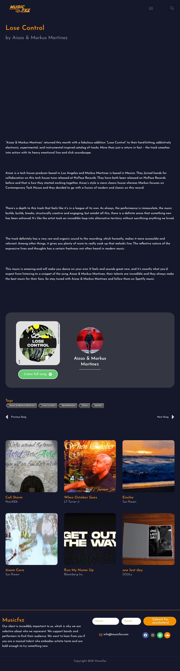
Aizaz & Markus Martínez (22, 405)
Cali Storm (13, 497)
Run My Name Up (79, 570)
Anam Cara (14, 570)
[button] (151, 8)
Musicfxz (13, 620)
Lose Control (48, 405)
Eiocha (127, 497)
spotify (98, 405)
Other (85, 405)
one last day (132, 570)
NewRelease (68, 405)
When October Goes (80, 497)
